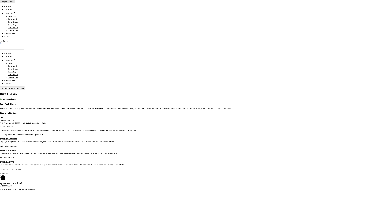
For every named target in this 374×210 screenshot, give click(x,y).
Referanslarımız (9, 33)
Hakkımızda (8, 9)
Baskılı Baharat (13, 22)
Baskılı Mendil (13, 19)
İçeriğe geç (4, 41)
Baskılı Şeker (12, 16)
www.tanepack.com (7, 126)
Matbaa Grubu (13, 31)
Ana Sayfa (7, 6)
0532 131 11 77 (8, 158)
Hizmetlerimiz (8, 13)
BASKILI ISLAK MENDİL (8, 139)
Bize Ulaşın (8, 36)
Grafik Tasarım (13, 28)
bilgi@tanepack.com (11, 146)
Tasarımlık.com (15, 169)
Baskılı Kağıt (12, 25)
